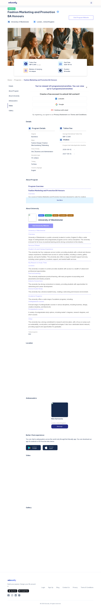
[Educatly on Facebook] (9, 595)
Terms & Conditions (87, 587)
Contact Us (66, 587)
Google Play (24, 591)
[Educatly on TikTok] (19, 595)
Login (43, 587)
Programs (17, 80)
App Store (13, 591)
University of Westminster (20, 22)
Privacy (75, 587)
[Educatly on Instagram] (12, 595)
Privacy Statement (60, 114)
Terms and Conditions (79, 114)
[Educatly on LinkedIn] (16, 595)
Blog (57, 587)
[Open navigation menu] (91, 3)
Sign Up (50, 587)
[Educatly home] (12, 2)
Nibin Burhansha (57, 419)
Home (10, 80)
